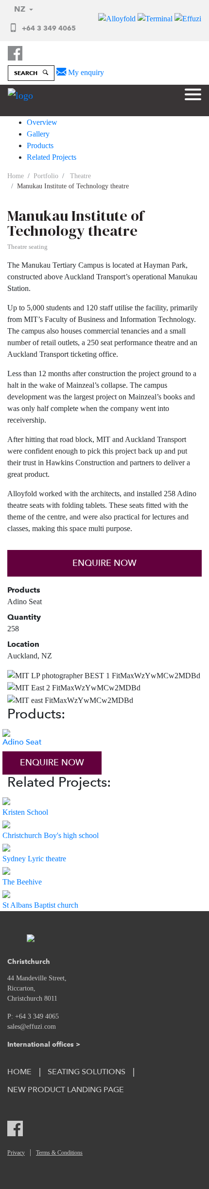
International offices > (43, 1044)
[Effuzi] (187, 18)
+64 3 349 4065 (48, 28)
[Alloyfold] (118, 18)
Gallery (38, 134)
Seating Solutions (86, 1072)
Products (40, 145)
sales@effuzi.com (31, 1026)
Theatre (79, 176)
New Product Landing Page (65, 1089)
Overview (42, 122)
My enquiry (85, 72)
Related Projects (51, 157)
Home (15, 176)
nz (20, 9)
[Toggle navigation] (193, 96)
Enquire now (104, 563)
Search (26, 72)
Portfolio (46, 176)
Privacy (16, 1152)
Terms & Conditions (59, 1152)
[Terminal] (156, 18)
